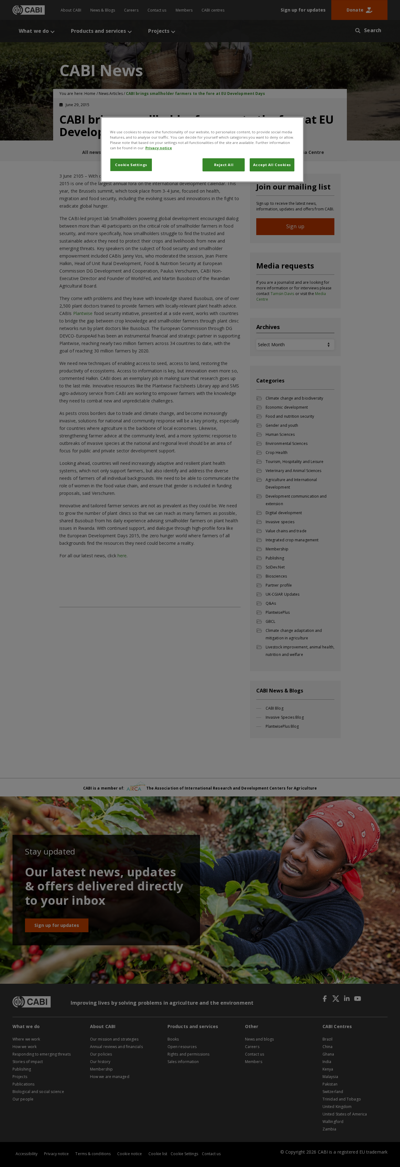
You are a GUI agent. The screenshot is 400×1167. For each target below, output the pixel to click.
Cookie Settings (131, 164)
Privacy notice (158, 147)
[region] (202, 149)
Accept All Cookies (272, 164)
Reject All (224, 164)
